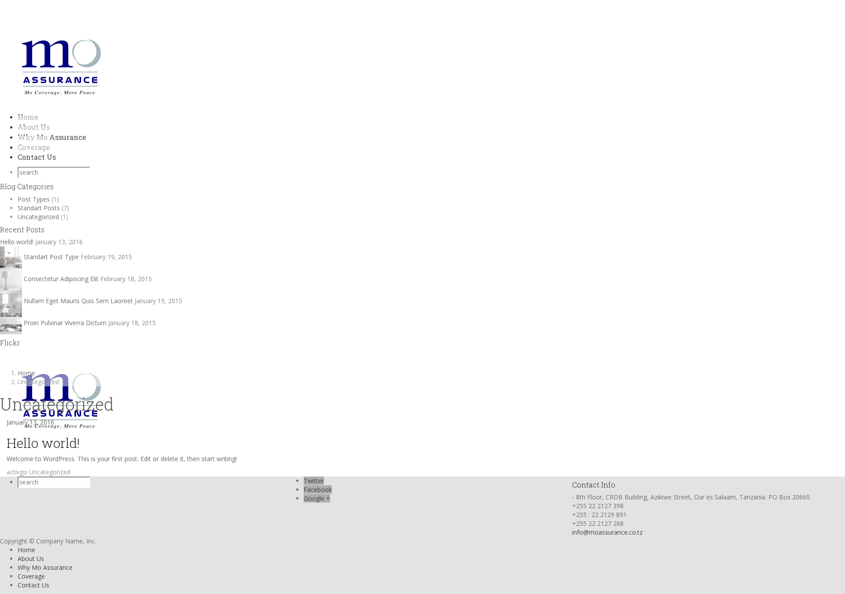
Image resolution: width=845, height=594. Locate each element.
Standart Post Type (51, 257)
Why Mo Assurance (52, 137)
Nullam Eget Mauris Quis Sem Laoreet (78, 301)
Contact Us (37, 156)
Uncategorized (38, 217)
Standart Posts (39, 208)
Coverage (31, 576)
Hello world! (16, 242)
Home (26, 550)
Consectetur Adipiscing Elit (61, 279)
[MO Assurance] (61, 64)
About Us (31, 558)
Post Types (34, 199)
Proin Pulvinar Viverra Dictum (65, 323)
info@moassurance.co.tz (607, 532)
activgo (17, 472)
